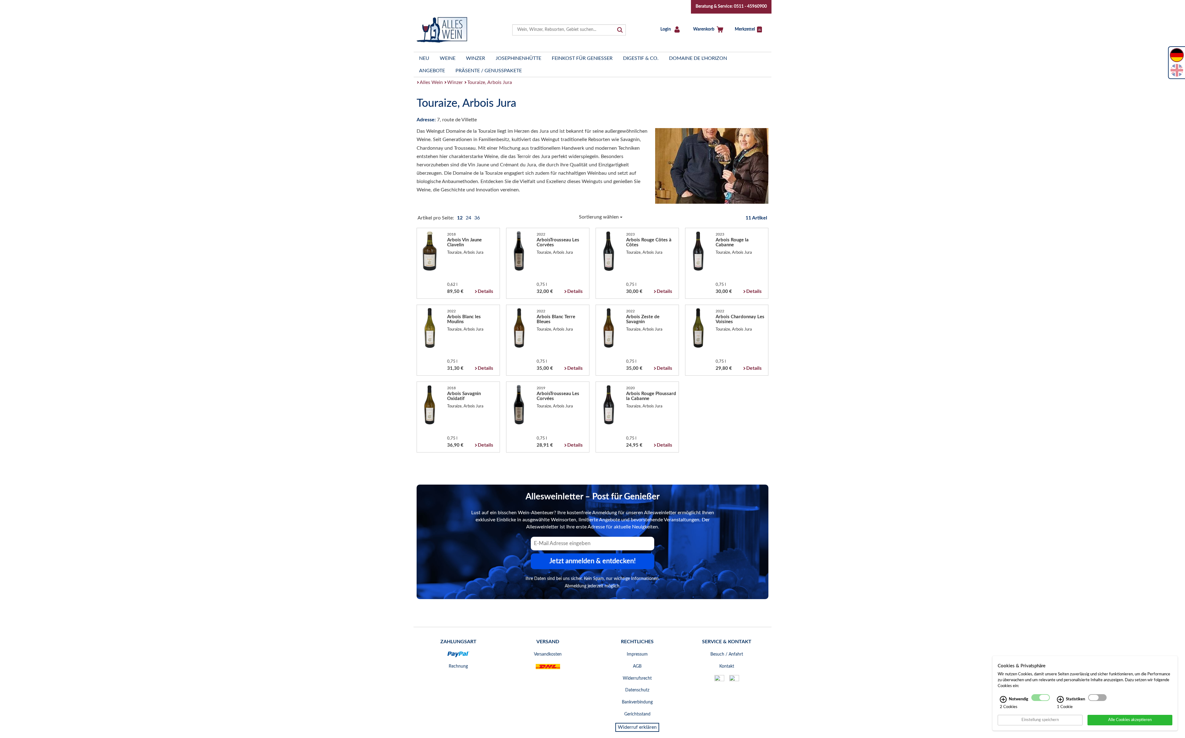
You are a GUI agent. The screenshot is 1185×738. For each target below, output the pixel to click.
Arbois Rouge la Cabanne (732, 242)
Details (485, 291)
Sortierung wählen (599, 217)
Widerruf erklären (637, 727)
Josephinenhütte (518, 58)
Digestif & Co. (641, 58)
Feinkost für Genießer (582, 58)
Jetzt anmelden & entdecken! (592, 561)
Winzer (475, 58)
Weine (447, 58)
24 (469, 217)
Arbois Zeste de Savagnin (642, 319)
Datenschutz (637, 690)
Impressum (637, 654)
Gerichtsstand (637, 714)
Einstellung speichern (1040, 720)
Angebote (432, 70)
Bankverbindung (637, 702)
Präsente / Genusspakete (488, 70)
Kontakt (726, 666)
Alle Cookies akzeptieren (1130, 720)
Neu (424, 58)
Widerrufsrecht (637, 678)
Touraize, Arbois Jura (489, 82)
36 (477, 217)
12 (460, 217)
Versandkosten (548, 654)
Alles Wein (431, 82)
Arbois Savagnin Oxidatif (464, 396)
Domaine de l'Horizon (698, 58)
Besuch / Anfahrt (726, 654)
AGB (637, 666)
